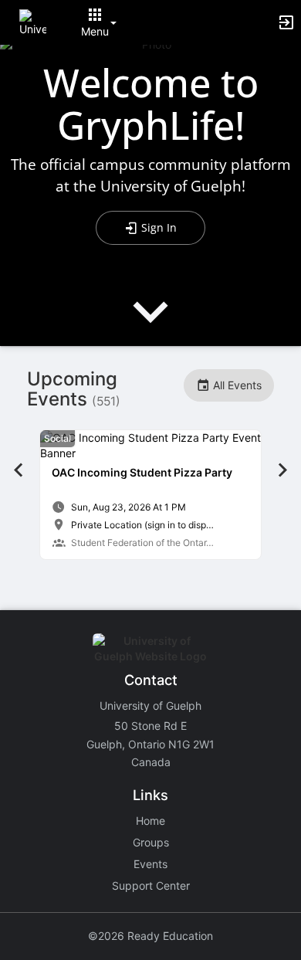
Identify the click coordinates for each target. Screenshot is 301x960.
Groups (151, 842)
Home (150, 820)
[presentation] (150, 324)
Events (150, 863)
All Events (236, 385)
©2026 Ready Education (150, 935)
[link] (150, 494)
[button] (32, 21)
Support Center (151, 885)
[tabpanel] (150, 494)
